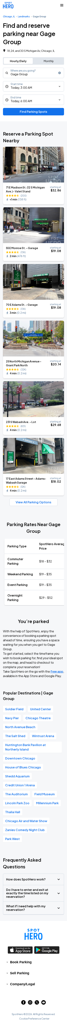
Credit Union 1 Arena (20, 785)
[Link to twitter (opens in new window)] (37, 1003)
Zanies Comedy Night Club (25, 830)
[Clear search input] (59, 72)
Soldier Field (14, 709)
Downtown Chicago (20, 758)
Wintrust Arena (43, 736)
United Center (40, 709)
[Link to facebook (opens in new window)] (23, 1003)
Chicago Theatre (38, 718)
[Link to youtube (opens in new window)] (43, 1003)
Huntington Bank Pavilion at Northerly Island (25, 747)
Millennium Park (47, 803)
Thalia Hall (12, 812)
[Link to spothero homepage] (33, 934)
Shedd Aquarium (17, 776)
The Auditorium (16, 794)
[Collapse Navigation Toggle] (62, 5)
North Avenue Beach (20, 727)
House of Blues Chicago (23, 767)
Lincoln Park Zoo (17, 803)
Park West (12, 839)
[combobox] (33, 73)
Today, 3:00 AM (21, 87)
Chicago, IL (9, 16)
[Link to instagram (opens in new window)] (30, 1003)
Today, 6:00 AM (21, 101)
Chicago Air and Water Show (26, 821)
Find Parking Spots (33, 112)
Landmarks (24, 16)
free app (56, 671)
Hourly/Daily (18, 61)
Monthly (49, 61)
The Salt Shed (15, 736)
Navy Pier (12, 718)
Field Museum (44, 794)
